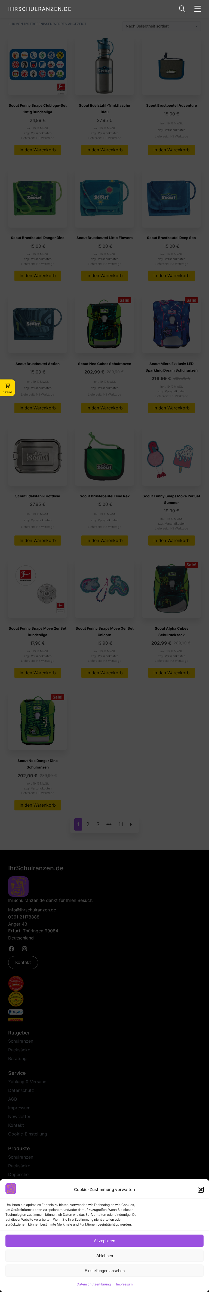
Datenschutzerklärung (94, 1284)
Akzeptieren (104, 1240)
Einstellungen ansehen (105, 1270)
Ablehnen (104, 1255)
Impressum (124, 1284)
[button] (201, 1189)
